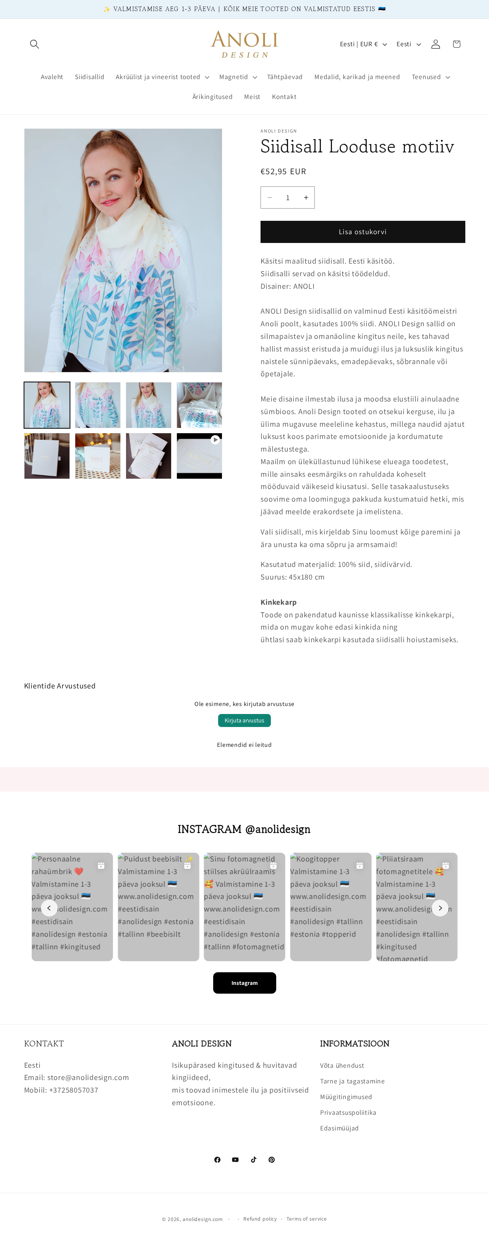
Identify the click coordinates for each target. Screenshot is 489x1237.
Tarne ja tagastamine (352, 1081)
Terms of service (307, 1218)
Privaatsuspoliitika (348, 1112)
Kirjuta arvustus (244, 720)
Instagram (245, 982)
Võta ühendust (342, 1065)
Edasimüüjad (339, 1128)
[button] (34, 44)
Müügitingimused (346, 1096)
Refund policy (260, 1218)
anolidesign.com (203, 1219)
